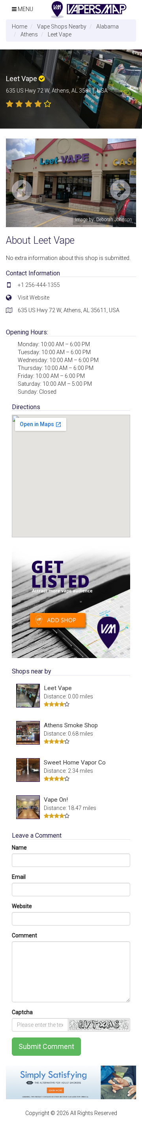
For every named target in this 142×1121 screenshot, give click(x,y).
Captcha (22, 1012)
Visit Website (33, 297)
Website (22, 906)
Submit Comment (46, 1046)
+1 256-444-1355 (39, 285)
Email (19, 877)
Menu (25, 9)
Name (19, 847)
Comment (24, 935)
